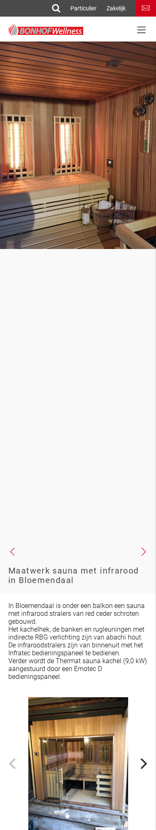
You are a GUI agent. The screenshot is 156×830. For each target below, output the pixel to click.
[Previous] (13, 763)
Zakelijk (116, 8)
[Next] (143, 763)
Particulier (83, 8)
